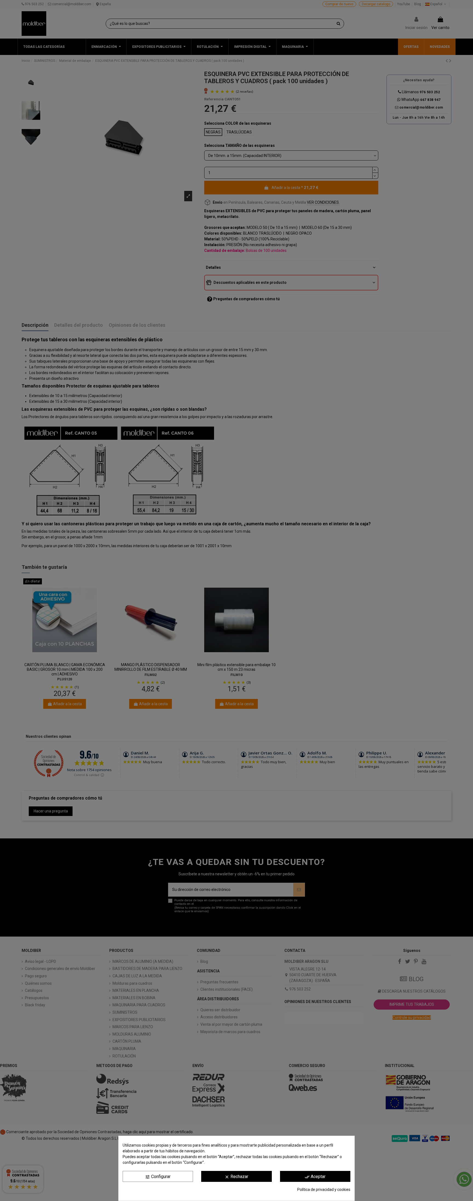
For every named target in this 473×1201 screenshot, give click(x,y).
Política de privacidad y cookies (323, 1189)
